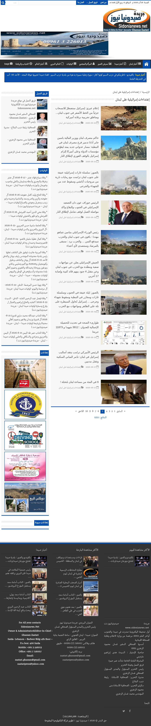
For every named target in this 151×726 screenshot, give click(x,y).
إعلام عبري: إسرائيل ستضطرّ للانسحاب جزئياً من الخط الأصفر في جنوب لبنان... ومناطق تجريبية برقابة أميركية (77, 113)
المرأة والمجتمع (85, 64)
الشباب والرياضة (22, 64)
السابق (120, 411)
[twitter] (124, 711)
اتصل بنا (81, 2)
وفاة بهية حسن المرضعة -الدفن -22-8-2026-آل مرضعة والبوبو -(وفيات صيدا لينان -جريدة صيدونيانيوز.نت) (26, 289)
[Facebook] (129, 711)
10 (86, 411)
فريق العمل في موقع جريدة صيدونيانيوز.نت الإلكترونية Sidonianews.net (23, 105)
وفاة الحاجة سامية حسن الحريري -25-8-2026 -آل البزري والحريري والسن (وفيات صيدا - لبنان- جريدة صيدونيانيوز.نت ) (25, 229)
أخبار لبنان (133, 64)
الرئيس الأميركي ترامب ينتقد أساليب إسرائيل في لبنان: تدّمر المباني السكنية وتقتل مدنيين (77, 357)
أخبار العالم (39, 64)
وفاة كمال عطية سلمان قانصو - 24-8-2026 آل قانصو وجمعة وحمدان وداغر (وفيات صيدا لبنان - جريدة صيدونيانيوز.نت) (25, 243)
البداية (146, 64)
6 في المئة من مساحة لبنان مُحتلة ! (79, 381)
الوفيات (70, 64)
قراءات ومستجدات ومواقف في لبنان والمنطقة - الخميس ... (69, 561)
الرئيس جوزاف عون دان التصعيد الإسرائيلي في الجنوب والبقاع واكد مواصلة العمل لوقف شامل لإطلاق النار (77, 207)
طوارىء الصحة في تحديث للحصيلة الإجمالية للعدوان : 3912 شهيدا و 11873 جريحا (77, 327)
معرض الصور (103, 64)
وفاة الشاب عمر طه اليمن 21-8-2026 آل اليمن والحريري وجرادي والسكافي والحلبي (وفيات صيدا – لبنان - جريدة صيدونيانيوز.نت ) (25, 337)
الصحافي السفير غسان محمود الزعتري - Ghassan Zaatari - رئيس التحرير (22, 118)
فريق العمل (92, 2)
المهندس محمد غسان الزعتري (22, 152)
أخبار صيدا (118, 64)
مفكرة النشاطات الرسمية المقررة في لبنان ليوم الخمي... (71, 574)
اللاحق (81, 411)
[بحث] (3, 2)
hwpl (6, 64)
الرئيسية (146, 92)
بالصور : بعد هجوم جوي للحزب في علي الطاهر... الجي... (71, 611)
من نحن (103, 2)
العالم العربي (55, 64)
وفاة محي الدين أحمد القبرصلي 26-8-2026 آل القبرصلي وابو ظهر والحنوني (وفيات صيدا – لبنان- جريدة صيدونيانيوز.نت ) (25, 216)
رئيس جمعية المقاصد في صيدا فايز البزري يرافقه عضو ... (18, 574)
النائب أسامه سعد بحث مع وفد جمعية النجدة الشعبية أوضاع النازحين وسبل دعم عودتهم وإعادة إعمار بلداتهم (84, 75)
